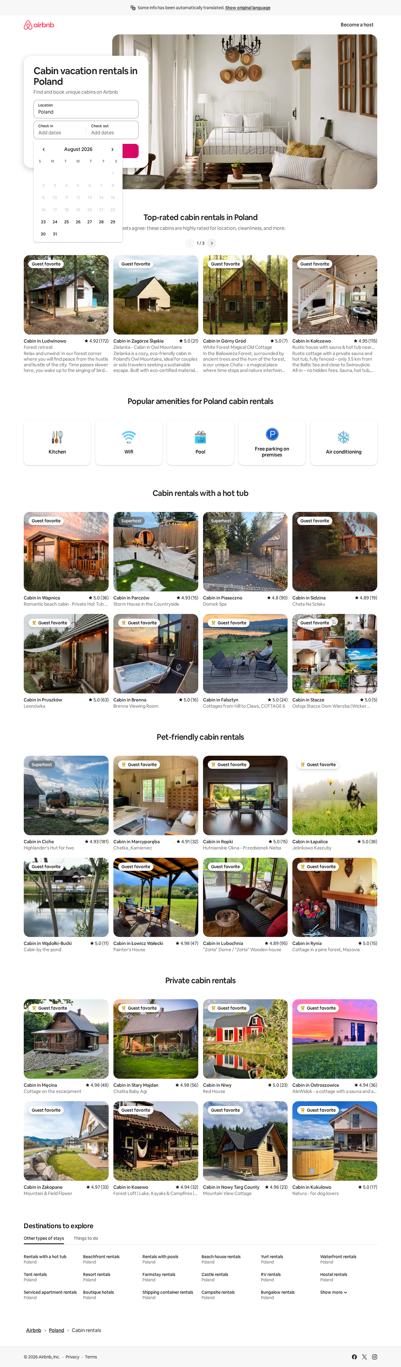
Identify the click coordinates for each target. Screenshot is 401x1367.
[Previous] (189, 243)
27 (89, 222)
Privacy (72, 1357)
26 (78, 222)
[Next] (211, 243)
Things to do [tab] (86, 1238)
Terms (91, 1357)
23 (43, 222)
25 (66, 222)
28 (101, 222)
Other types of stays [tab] (44, 1238)
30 (43, 234)
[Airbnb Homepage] (39, 24)
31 (55, 234)
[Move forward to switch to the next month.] (112, 149)
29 (112, 222)
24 (55, 222)
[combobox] (86, 111)
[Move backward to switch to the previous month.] (44, 149)
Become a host (357, 25)
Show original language (247, 7)
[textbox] (59, 132)
